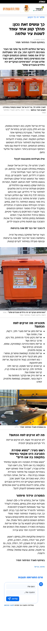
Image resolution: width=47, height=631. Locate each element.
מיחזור (42, 567)
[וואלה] (23, 2)
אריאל (36, 567)
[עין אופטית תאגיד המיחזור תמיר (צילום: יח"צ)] (23, 410)
